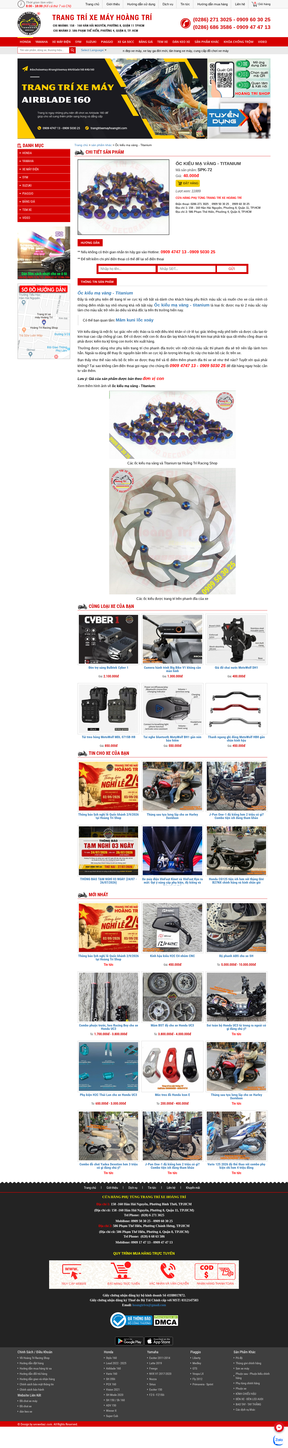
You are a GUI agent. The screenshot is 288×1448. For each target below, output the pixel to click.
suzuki (91, 42)
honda (25, 42)
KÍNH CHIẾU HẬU (246, 1393)
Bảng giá (146, 42)
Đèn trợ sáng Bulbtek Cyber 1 (108, 668)
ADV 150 (111, 1405)
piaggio (107, 42)
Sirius (152, 1384)
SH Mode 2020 (114, 1394)
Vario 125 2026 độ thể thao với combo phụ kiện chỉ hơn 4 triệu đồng (236, 1166)
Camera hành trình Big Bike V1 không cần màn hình (172, 669)
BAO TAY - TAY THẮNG (248, 1404)
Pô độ (239, 1358)
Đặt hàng (190, 183)
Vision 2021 (113, 1389)
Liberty (196, 1358)
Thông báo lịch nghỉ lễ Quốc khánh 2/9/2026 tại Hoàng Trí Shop (108, 816)
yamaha (41, 42)
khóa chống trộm (238, 42)
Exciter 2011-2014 (159, 1358)
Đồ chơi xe (26, 1406)
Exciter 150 (155, 1389)
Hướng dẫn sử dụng (141, 4)
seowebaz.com (42, 1424)
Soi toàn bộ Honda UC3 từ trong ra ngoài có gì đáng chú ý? (236, 1027)
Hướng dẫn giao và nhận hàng (37, 1379)
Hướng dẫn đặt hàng (32, 1363)
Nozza (153, 1379)
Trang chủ (92, 4)
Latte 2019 (155, 1363)
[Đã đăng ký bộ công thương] (131, 1320)
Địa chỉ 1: (103, 1204)
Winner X (111, 1410)
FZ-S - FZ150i (156, 1394)
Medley (196, 1363)
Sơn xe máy (242, 1368)
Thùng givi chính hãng (248, 1363)
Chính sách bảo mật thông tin (37, 1384)
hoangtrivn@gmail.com (149, 1305)
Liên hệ (240, 4)
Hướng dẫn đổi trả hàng (33, 1373)
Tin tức (185, 4)
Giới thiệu (113, 4)
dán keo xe (181, 42)
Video (262, 42)
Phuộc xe (241, 1388)
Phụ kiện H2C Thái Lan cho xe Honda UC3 (108, 1095)
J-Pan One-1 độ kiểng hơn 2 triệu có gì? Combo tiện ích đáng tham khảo (236, 816)
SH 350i (110, 1379)
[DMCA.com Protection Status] (165, 1320)
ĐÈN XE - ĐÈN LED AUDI (249, 1399)
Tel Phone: (132, 1215)
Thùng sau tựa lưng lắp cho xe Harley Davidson (172, 816)
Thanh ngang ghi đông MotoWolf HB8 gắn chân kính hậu (236, 738)
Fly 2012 (197, 1379)
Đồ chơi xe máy (28, 1401)
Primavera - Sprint (202, 1384)
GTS (194, 1368)
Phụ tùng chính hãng (248, 1383)
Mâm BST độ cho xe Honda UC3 (172, 1025)
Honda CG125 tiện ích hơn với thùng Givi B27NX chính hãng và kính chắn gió (236, 880)
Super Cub (112, 1416)
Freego (153, 1368)
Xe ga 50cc (126, 42)
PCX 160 (111, 1384)
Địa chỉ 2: (105, 1226)
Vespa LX (198, 1373)
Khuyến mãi (193, 1188)
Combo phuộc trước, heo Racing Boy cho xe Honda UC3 (108, 1027)
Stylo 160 (111, 1358)
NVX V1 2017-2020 (160, 1373)
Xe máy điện (61, 42)
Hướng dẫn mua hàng (212, 4)
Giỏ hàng (264, 4)
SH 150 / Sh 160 (115, 1400)
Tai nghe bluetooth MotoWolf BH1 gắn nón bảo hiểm (172, 738)
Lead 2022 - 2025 (116, 1363)
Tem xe (162, 42)
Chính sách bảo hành (32, 1389)
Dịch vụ (168, 4)
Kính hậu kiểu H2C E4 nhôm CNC (172, 956)
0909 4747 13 (173, 251)
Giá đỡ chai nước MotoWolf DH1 (236, 668)
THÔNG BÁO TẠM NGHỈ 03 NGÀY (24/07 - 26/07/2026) (108, 880)
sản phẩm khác (207, 42)
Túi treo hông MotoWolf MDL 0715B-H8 (108, 737)
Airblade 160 (113, 1368)
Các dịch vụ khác (245, 1409)
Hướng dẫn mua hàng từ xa (36, 1368)
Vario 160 (111, 1373)
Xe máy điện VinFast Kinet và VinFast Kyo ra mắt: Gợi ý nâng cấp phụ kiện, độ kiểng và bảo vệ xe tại (172, 882)
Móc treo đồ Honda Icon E (172, 1095)
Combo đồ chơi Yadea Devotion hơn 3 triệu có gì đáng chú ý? (108, 1166)
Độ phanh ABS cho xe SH (236, 956)
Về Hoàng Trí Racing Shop (35, 1358)
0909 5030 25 (202, 251)
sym (78, 42)
